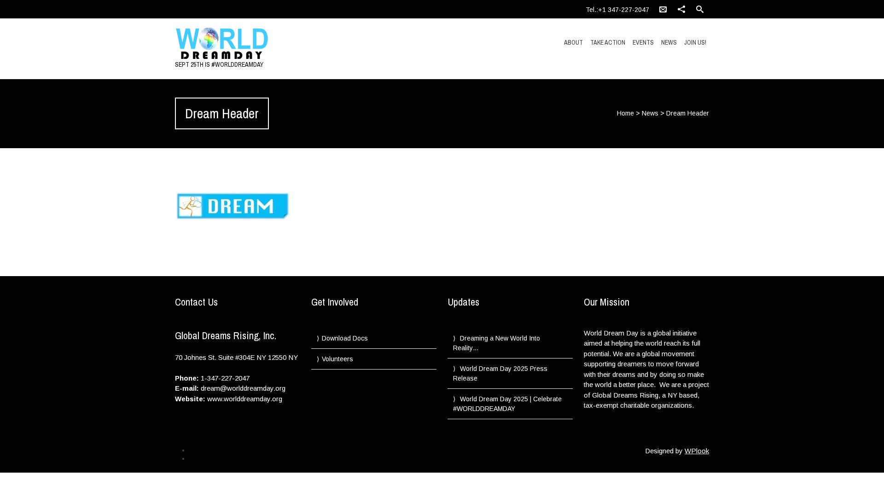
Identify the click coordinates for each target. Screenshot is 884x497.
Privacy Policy (206, 450)
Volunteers (337, 359)
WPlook (697, 451)
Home (625, 113)
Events (643, 42)
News (669, 42)
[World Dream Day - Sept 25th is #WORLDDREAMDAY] (254, 44)
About (573, 42)
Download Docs (345, 338)
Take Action (607, 42)
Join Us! (695, 42)
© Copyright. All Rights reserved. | (231, 458)
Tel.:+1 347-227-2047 (617, 9)
